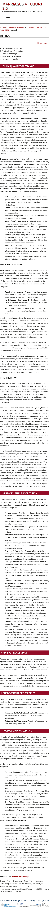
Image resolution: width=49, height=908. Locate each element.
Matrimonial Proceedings (14, 27)
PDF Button (44, 43)
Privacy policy (35, 901)
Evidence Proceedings (20, 876)
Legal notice (45, 901)
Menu (8, 17)
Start (2, 27)
